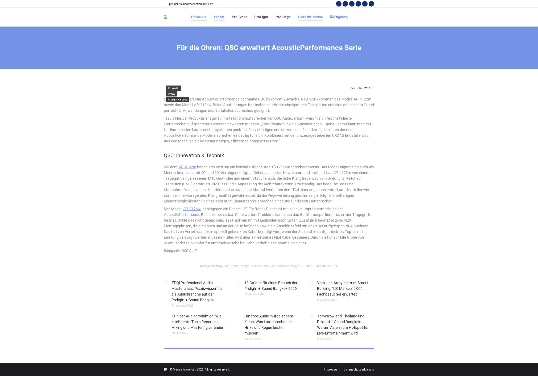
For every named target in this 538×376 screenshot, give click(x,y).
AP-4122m (187, 167)
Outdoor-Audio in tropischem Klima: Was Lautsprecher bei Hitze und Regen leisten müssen (268, 324)
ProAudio (173, 88)
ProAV (171, 93)
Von (288, 266)
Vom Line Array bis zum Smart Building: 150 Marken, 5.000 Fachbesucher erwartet (342, 288)
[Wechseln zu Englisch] (339, 17)
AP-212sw (192, 209)
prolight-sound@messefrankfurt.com (191, 3)
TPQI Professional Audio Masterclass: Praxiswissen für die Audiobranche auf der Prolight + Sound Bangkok (197, 291)
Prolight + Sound (177, 99)
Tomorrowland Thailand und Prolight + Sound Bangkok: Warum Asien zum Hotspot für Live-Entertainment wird (343, 324)
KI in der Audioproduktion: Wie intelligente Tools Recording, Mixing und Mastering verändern (198, 322)
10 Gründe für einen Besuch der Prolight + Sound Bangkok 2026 (270, 286)
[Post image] (165, 282)
